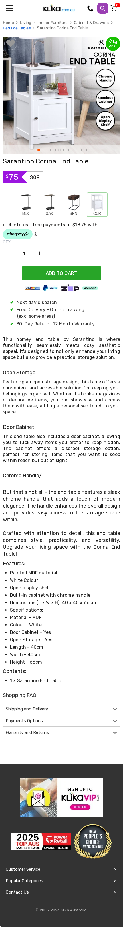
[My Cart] (115, 9)
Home (9, 22)
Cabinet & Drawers (92, 22)
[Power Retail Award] (41, 841)
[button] (38, 149)
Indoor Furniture (52, 22)
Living (26, 22)
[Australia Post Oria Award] (93, 841)
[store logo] (59, 8)
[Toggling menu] (10, 8)
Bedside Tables (17, 28)
